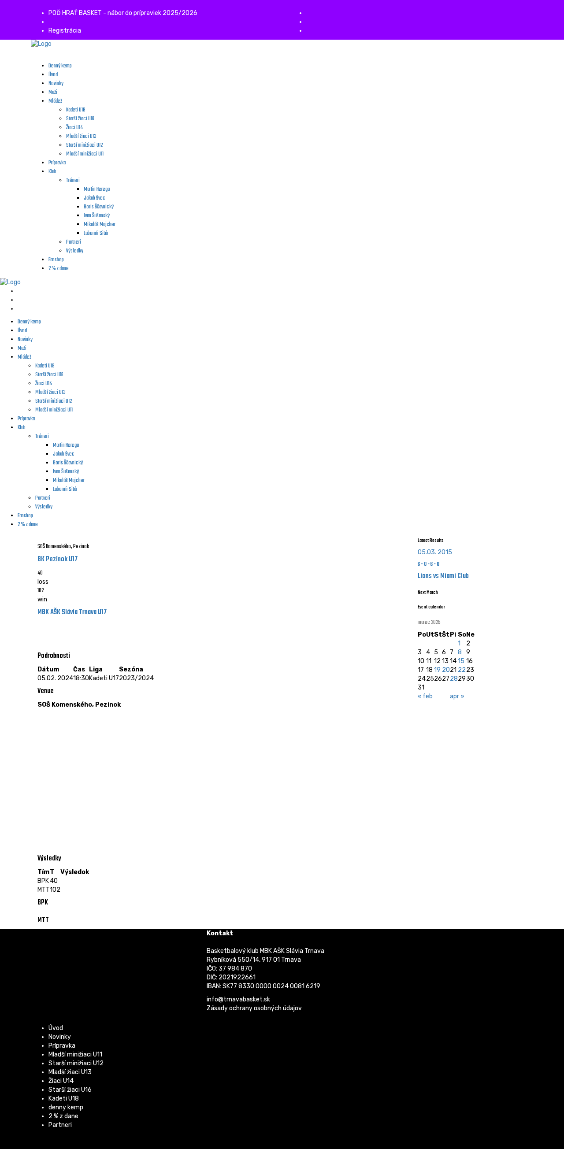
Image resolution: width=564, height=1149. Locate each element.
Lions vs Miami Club (443, 576)
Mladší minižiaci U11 (75, 1054)
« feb (425, 696)
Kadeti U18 (63, 1098)
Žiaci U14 (61, 1081)
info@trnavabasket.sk (238, 999)
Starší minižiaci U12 (76, 1063)
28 (454, 678)
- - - (428, 564)
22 (462, 670)
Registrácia (64, 30)
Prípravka (61, 1045)
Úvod (55, 1028)
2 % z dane (63, 1116)
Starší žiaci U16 (70, 1089)
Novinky (59, 1037)
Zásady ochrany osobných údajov (254, 1008)
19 (437, 670)
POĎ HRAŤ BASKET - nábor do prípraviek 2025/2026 (122, 13)
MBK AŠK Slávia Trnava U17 (72, 612)
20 (446, 670)
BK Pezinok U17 (57, 559)
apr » (457, 696)
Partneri (60, 1125)
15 (461, 661)
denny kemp (65, 1107)
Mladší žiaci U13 (70, 1072)
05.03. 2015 (435, 552)
